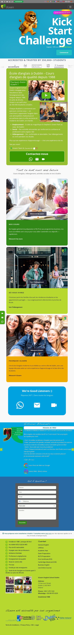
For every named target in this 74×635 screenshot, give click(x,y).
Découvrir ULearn (37, 350)
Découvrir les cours (37, 214)
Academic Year (43, 551)
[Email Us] (37, 159)
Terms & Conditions (12, 625)
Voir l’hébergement (37, 282)
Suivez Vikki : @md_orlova (37, 471)
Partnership (18, 1)
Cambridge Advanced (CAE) (47, 562)
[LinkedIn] (9, 1)
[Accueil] (8, 6)
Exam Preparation (44, 553)
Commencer (64, 53)
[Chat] (2, 322)
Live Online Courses (45, 568)
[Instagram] (2, 1)
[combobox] (20, 501)
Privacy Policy (25, 625)
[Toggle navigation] (70, 7)
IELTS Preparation (44, 556)
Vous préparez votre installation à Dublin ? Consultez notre (24, 533)
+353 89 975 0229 (52, 593)
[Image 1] (34, 217)
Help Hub (48, 533)
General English (43, 545)
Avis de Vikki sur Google (41, 465)
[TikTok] (12, 1)
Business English (43, 565)
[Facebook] (4, 1)
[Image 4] (39, 217)
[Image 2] (36, 217)
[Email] (2, 317)
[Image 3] (38, 217)
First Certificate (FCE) (45, 559)
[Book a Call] (43, 159)
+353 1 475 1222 (48, 591)
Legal (37, 625)
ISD (32, 625)
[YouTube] (7, 1)
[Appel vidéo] (2, 313)
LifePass (41, 548)
